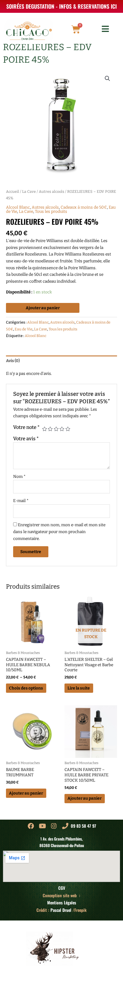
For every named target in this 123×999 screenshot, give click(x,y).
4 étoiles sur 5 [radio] (61, 429)
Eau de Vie (24, 329)
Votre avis (26, 438)
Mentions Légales (61, 903)
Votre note (26, 427)
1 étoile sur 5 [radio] (44, 429)
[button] (107, 78)
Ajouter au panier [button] (26, 793)
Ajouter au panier (43, 307)
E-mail (21, 500)
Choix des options (26, 688)
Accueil (12, 191)
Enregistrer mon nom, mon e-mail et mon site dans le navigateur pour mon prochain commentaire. (59, 531)
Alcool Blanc (18, 207)
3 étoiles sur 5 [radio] (56, 429)
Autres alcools (51, 191)
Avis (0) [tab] (13, 360)
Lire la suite (78, 688)
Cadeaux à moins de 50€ (84, 207)
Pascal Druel (60, 910)
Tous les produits (51, 211)
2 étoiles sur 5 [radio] (50, 429)
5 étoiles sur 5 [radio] (67, 429)
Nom (19, 476)
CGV (61, 888)
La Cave (29, 191)
